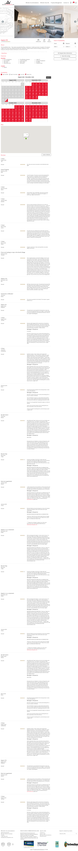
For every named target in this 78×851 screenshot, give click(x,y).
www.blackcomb (30, 499)
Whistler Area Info (44, 2)
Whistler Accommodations (32, 2)
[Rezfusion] (13, 844)
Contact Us (66, 2)
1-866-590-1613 (4, 836)
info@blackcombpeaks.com (7, 837)
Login (31, 849)
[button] (26, 139)
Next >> (48, 77)
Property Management (56, 2)
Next (75, 22)
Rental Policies (43, 836)
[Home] (8, 2)
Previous (3, 22)
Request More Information (66, 53)
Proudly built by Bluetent (38, 849)
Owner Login (42, 833)
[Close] (27, 134)
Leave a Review (46, 154)
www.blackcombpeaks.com (32, 524)
